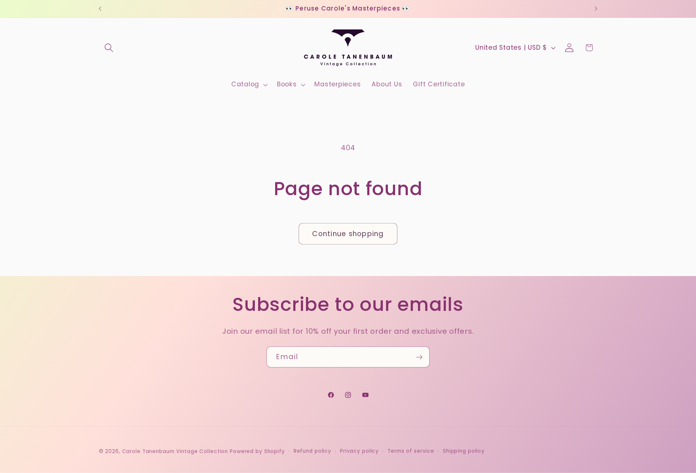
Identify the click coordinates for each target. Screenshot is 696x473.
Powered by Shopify (257, 451)
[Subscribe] (419, 356)
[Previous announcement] (100, 8)
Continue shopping (348, 234)
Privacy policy (359, 451)
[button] (109, 48)
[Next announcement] (596, 8)
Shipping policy (464, 451)
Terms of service (411, 451)
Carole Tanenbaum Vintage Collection (175, 451)
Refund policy (312, 451)
